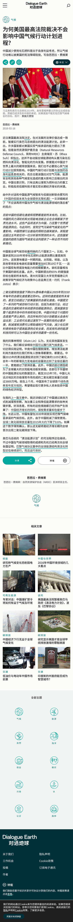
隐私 (5, 910)
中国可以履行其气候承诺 (47, 345)
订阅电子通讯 (47, 867)
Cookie (19, 910)
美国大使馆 (28, 116)
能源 (54, 718)
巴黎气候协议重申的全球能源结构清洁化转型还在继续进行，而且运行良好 (35, 448)
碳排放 (7, 635)
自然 (19, 742)
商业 (19, 767)
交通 (5, 671)
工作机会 (8, 861)
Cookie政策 (46, 861)
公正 (19, 815)
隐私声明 (44, 854)
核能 (5, 558)
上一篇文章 (17, 398)
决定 (27, 138)
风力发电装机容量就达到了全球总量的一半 (35, 363)
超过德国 (59, 365)
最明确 (31, 251)
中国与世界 (44, 558)
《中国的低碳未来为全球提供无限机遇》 (27, 198)
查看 (9, 894)
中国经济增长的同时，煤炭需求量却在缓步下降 (34, 412)
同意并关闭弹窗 (14, 916)
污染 (19, 791)
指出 (16, 158)
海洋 (54, 743)
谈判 (40, 595)
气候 (19, 718)
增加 (40, 263)
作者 (5, 874)
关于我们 (8, 854)
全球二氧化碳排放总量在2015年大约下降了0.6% (32, 422)
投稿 (5, 867)
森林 (54, 815)
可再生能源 (9, 595)
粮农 (54, 767)
